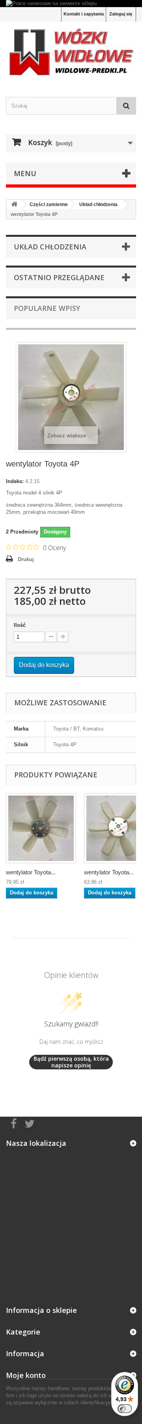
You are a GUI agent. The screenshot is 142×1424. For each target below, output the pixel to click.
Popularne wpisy (47, 308)
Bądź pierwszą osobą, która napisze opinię (71, 1062)
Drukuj (26, 559)
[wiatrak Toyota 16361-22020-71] (41, 828)
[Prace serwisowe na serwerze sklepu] (71, 3)
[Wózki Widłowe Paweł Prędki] (71, 52)
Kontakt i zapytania (84, 13)
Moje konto (26, 1375)
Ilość (20, 625)
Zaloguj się (120, 13)
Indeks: (15, 481)
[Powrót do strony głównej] (14, 205)
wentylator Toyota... (31, 872)
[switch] (125, 1408)
